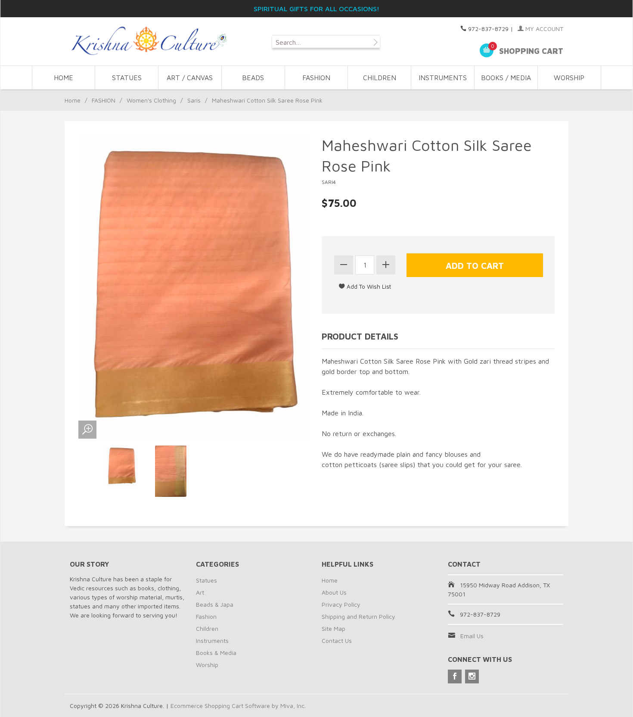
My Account (543, 28)
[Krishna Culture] (149, 41)
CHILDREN (379, 77)
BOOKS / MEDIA (506, 77)
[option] (122, 466)
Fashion (206, 616)
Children (207, 628)
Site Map (333, 628)
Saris (194, 100)
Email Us (472, 635)
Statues (206, 580)
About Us (334, 592)
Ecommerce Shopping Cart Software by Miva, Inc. (238, 705)
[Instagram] (472, 676)
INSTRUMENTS (443, 77)
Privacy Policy (341, 604)
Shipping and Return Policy (358, 616)
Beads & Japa (214, 604)
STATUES (127, 77)
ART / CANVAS (190, 77)
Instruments (212, 640)
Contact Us (337, 640)
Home (63, 77)
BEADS (253, 77)
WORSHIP (569, 77)
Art (200, 592)
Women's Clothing (151, 100)
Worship (207, 664)
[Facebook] (455, 676)
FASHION (316, 77)
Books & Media (216, 652)
